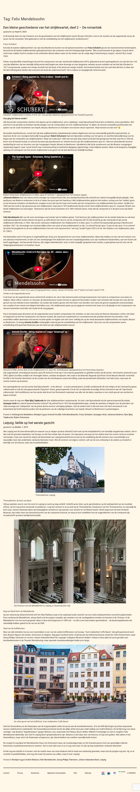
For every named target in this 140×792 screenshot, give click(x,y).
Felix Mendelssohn (70, 414)
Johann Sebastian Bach (88, 759)
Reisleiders (28, 414)
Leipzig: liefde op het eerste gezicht (28, 423)
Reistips (37, 414)
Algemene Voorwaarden (56, 773)
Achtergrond (17, 414)
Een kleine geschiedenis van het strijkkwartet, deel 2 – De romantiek (52, 27)
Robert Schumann (21, 417)
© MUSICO (131, 773)
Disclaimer (35, 773)
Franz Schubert (85, 414)
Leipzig (103, 759)
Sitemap (88, 773)
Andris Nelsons (32, 759)
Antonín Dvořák (54, 414)
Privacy (20, 773)
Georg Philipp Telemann (67, 759)
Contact (6, 773)
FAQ (75, 773)
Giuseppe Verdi (99, 414)
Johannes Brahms (115, 414)
